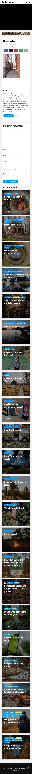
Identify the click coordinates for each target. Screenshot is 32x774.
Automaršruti (8, 219)
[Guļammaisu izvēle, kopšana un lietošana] (16, 695)
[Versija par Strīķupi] (16, 513)
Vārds (5, 149)
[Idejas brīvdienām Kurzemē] (16, 358)
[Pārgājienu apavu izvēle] (16, 461)
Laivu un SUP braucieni (10, 271)
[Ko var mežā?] (16, 539)
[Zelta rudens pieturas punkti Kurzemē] (16, 306)
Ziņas (16, 193)
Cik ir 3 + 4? (6, 173)
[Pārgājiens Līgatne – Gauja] (16, 669)
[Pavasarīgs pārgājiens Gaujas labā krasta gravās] (16, 591)
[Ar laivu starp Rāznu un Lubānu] (16, 280)
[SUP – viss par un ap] (16, 332)
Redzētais (7, 221)
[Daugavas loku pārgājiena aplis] (16, 721)
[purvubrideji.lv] (16, 33)
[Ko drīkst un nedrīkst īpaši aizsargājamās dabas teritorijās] (16, 565)
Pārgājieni (7, 504)
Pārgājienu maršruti (17, 714)
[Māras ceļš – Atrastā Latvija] (16, 228)
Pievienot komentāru (9, 46)
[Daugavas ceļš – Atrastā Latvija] (16, 254)
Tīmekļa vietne (6, 161)
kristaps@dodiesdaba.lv (16, 770)
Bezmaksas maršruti (18, 219)
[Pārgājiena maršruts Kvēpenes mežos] (16, 747)
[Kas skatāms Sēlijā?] (16, 435)
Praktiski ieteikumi (9, 193)
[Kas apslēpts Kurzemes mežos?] (16, 487)
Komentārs (5, 129)
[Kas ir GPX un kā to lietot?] (16, 643)
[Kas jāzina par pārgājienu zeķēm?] (16, 410)
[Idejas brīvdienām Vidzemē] (16, 384)
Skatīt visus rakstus (9, 115)
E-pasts (5, 155)
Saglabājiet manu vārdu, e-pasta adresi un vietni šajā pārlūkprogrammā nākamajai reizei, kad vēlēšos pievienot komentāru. (15, 170)
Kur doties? (16, 297)
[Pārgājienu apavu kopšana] (16, 202)
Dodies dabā (8, 2)
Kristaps (7, 44)
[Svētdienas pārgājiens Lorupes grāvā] (16, 617)
